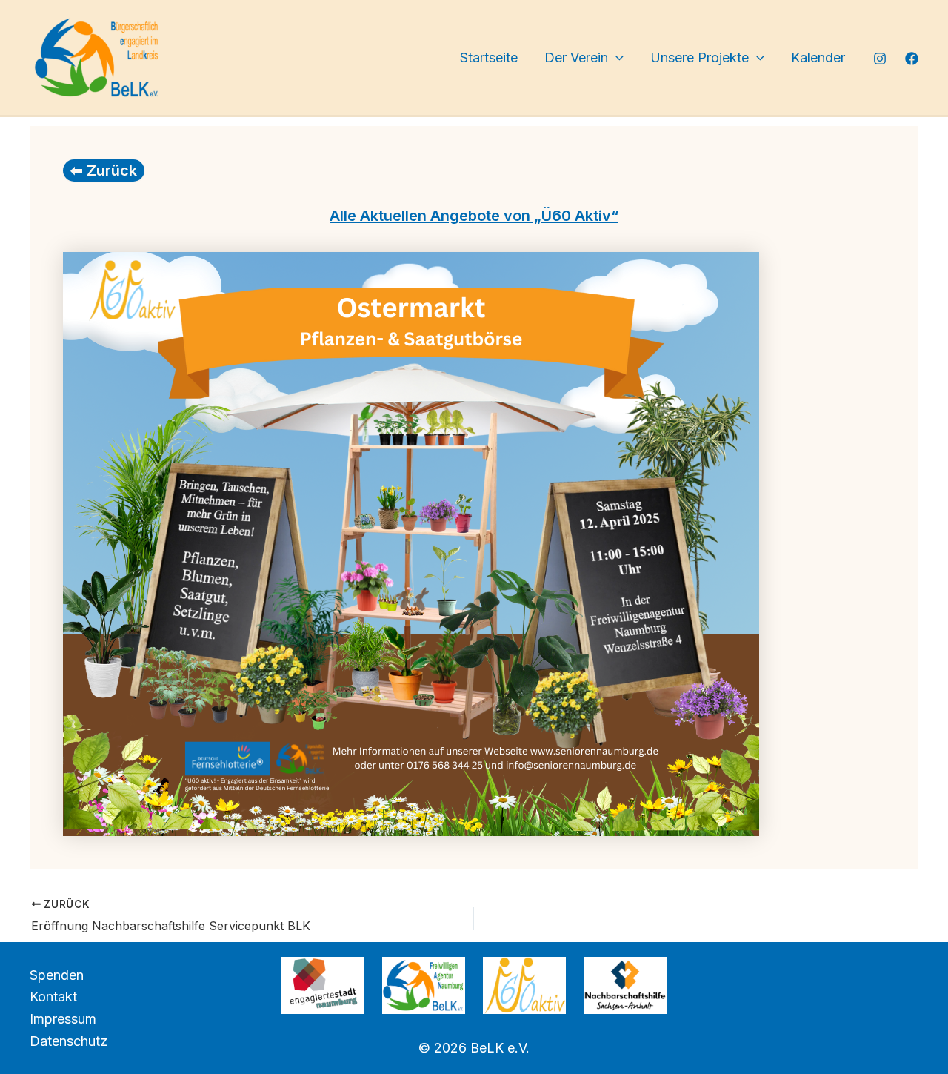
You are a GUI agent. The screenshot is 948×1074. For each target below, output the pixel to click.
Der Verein (576, 57)
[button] (616, 58)
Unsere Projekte (699, 57)
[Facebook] (911, 58)
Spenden (57, 975)
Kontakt (53, 996)
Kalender (818, 57)
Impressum (63, 1019)
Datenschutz (68, 1041)
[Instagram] (880, 58)
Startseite (489, 57)
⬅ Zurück (103, 170)
